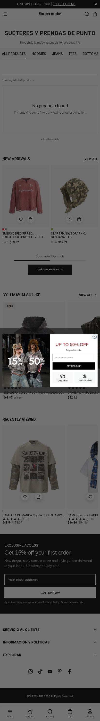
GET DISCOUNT (74, 366)
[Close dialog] (95, 336)
